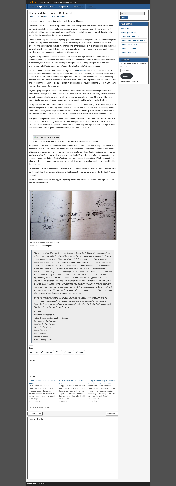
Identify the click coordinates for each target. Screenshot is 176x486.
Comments (62, 16)
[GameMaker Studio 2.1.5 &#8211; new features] (44, 390)
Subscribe (126, 76)
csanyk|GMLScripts (128, 48)
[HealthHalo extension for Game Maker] (73, 390)
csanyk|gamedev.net (128, 33)
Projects (62, 6)
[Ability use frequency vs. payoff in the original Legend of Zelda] (103, 390)
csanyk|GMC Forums (129, 44)
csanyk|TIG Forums (128, 52)
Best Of (46, 16)
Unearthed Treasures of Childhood (50, 13)
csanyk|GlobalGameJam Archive (133, 40)
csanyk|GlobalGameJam (130, 37)
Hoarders (82, 70)
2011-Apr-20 (35, 16)
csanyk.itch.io (126, 29)
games (52, 16)
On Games (77, 6)
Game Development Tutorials (41, 6)
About (90, 6)
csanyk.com (32, 2)
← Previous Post (35, 414)
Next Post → (112, 414)
